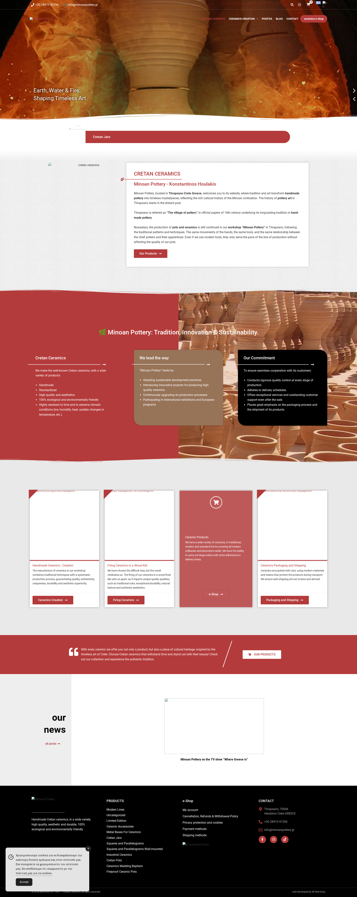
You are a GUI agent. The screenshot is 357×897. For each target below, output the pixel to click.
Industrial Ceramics (119, 854)
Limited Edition (116, 820)
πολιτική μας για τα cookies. (34, 873)
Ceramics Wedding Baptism (125, 866)
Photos (267, 18)
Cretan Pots (114, 860)
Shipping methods (195, 835)
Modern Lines (115, 809)
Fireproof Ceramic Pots (122, 871)
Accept (24, 882)
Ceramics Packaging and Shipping (283, 565)
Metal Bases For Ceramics (124, 832)
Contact (292, 18)
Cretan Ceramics (213, 18)
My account (190, 810)
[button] (292, 5)
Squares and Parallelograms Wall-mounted (135, 849)
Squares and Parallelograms (125, 843)
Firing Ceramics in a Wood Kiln (127, 565)
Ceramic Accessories (120, 826)
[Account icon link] (299, 4)
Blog (279, 18)
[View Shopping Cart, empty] (308, 4)
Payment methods (195, 829)
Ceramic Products (196, 537)
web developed (300, 891)
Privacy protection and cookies (203, 822)
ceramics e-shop (314, 18)
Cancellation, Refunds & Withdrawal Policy (210, 816)
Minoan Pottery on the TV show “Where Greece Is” (214, 759)
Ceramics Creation (242, 18)
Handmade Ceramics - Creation (53, 565)
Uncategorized (116, 815)
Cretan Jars (101, 137)
